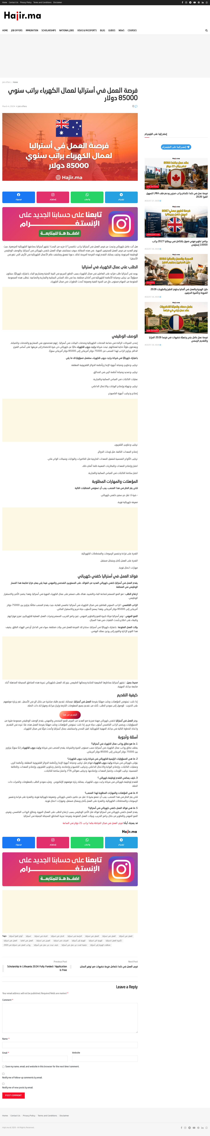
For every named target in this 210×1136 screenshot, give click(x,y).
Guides (111, 31)
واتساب (87, 199)
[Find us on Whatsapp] (207, 1128)
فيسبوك (19, 199)
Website (76, 1053)
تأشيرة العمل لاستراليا (114, 941)
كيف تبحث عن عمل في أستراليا (46, 945)
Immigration (32, 31)
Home (4, 3)
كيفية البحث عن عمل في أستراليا (74, 945)
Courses (132, 31)
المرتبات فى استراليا (61, 941)
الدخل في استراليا (57, 936)
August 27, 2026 (152, 201)
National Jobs (66, 31)
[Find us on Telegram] (189, 1128)
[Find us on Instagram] (185, 1128)
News (121, 31)
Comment (7, 999)
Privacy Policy (26, 3)
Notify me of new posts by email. (17, 1088)
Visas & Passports (87, 31)
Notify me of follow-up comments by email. (22, 1078)
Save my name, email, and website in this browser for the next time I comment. (42, 1067)
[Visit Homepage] (22, 16)
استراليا (28, 936)
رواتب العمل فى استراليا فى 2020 (17, 945)
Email (5, 1052)
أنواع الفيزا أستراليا (15, 936)
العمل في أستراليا (125, 936)
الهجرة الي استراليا (95, 941)
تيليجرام (121, 199)
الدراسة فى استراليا (75, 936)
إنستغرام (53, 199)
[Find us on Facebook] (181, 1128)
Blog (102, 31)
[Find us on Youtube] (194, 1128)
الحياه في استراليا (41, 936)
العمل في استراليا (10, 941)
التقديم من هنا (70, 715)
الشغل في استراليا (92, 936)
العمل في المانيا (27, 941)
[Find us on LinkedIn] (202, 1128)
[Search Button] (206, 30)
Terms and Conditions (42, 3)
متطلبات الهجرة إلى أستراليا (100, 945)
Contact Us (13, 3)
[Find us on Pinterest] (198, 1128)
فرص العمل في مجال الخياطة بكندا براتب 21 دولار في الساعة (93, 823)
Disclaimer (57, 3)
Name (6, 1038)
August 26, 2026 (152, 249)
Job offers (16, 31)
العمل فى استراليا (109, 936)
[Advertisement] (105, 56)
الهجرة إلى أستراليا (78, 941)
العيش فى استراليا (43, 941)
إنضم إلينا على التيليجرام (174, 146)
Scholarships (49, 31)
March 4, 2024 (8, 106)
